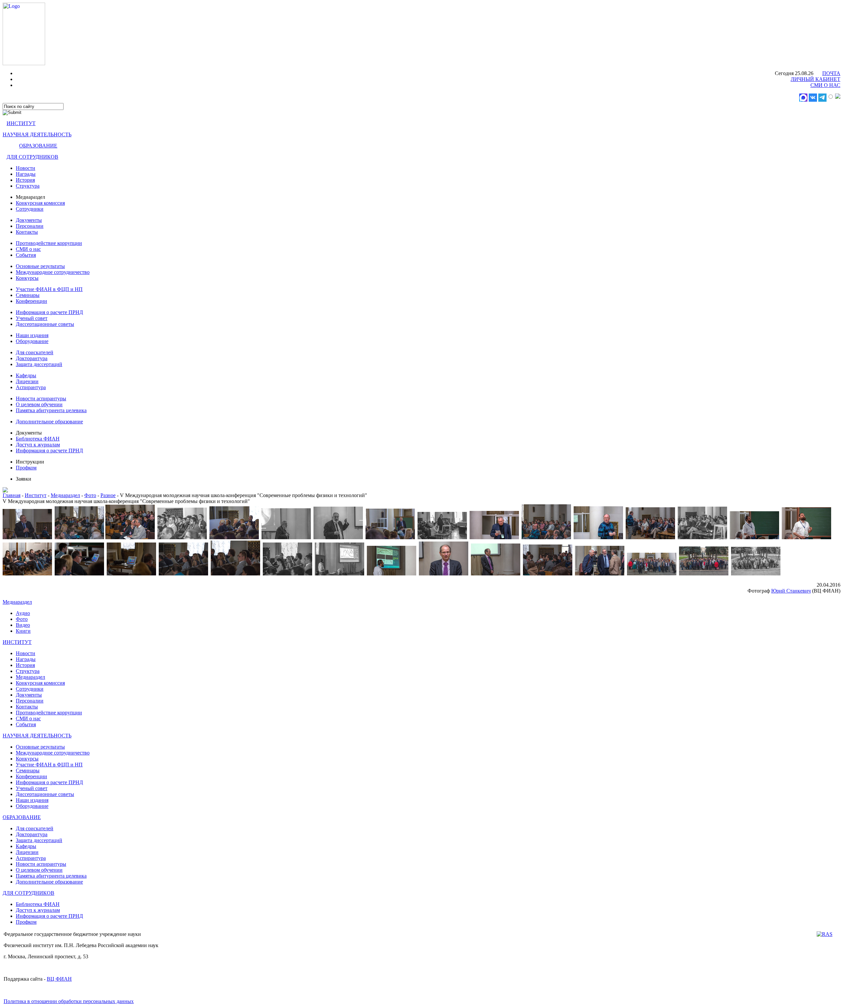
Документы (29, 220)
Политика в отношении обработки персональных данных (69, 1001)
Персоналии (29, 226)
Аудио (23, 613)
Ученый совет (31, 318)
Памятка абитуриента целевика (51, 410)
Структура (28, 186)
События (26, 255)
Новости (25, 168)
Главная (11, 495)
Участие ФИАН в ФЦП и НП (49, 289)
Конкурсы (27, 278)
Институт (35, 495)
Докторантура (31, 358)
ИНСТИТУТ (21, 123)
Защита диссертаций (39, 364)
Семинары (28, 295)
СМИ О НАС (825, 85)
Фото (90, 495)
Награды (26, 174)
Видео (23, 625)
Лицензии (27, 381)
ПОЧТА (831, 73)
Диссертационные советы (45, 324)
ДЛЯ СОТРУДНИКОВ (32, 157)
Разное (108, 495)
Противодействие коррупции (49, 243)
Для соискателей (34, 352)
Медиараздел (65, 495)
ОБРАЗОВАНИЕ (38, 145)
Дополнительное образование (49, 421)
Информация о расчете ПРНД (49, 312)
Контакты (27, 232)
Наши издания (32, 335)
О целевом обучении (39, 404)
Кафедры (26, 375)
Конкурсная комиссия (40, 203)
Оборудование (32, 341)
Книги (23, 631)
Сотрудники (29, 209)
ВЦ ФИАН (59, 979)
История (25, 180)
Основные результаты (40, 266)
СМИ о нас (28, 249)
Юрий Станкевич (791, 591)
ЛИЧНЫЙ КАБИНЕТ (815, 79)
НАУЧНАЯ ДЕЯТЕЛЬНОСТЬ (37, 134)
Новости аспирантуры (41, 398)
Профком (26, 467)
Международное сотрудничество (53, 272)
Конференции (31, 301)
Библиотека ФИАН (38, 438)
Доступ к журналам (38, 444)
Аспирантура (31, 387)
